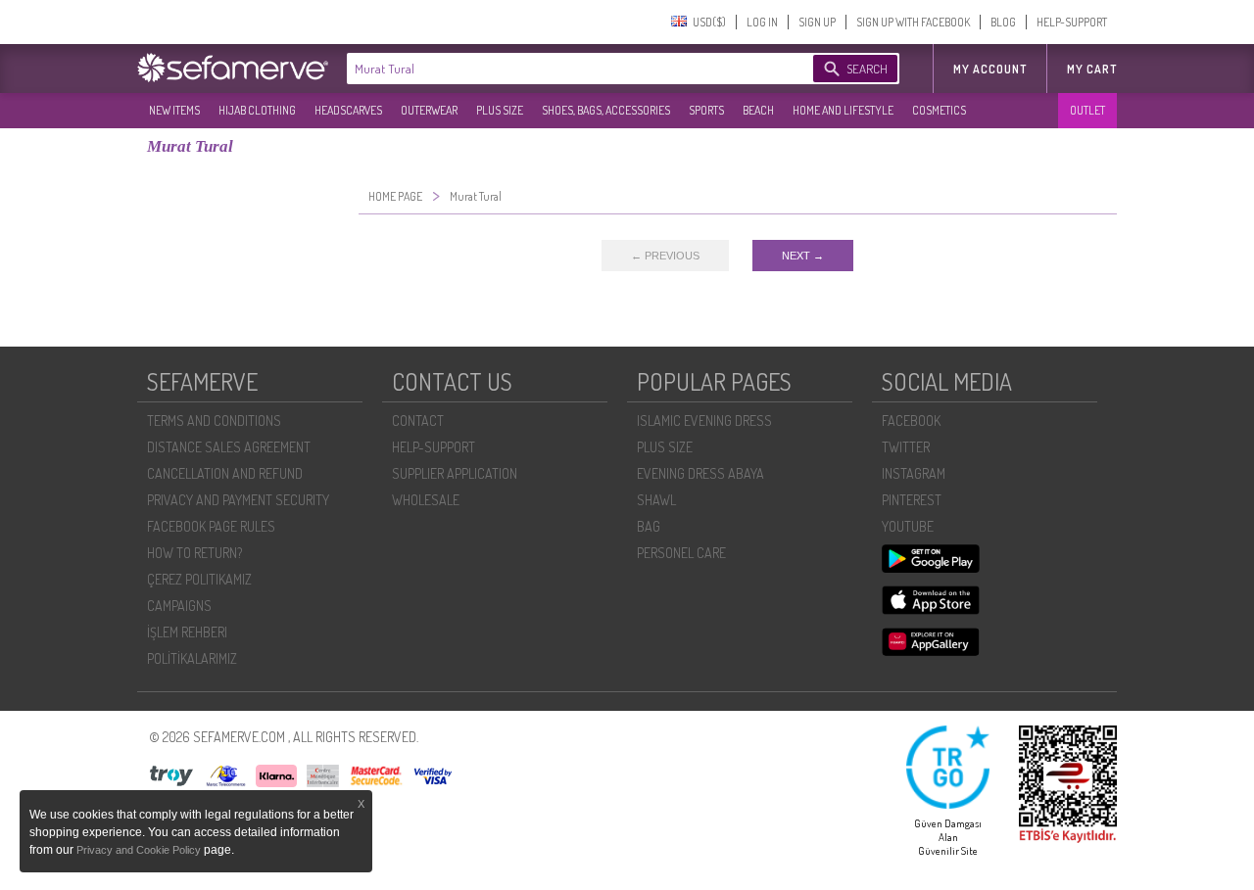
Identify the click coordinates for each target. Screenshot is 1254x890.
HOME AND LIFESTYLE (843, 110)
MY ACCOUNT (990, 69)
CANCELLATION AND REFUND (225, 473)
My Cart (1092, 69)
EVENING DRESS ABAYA (700, 473)
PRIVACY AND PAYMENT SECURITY (238, 500)
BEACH (758, 110)
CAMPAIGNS (179, 605)
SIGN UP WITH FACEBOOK (913, 22)
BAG (648, 526)
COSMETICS (939, 110)
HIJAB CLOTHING (257, 110)
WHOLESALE (425, 500)
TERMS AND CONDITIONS (214, 420)
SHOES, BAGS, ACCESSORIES (606, 110)
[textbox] (560, 68)
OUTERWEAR (429, 110)
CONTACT (418, 420)
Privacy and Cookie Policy (140, 850)
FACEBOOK (911, 420)
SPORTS (706, 110)
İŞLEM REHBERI (187, 632)
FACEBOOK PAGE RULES (211, 526)
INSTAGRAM (913, 473)
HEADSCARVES (348, 110)
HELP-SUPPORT (1072, 22)
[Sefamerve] (237, 67)
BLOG (1003, 22)
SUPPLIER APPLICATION (454, 473)
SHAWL (656, 500)
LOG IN (762, 22)
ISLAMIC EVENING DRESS (704, 420)
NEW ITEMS (174, 110)
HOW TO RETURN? (194, 552)
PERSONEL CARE (681, 552)
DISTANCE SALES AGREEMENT (229, 447)
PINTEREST (911, 500)
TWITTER (906, 447)
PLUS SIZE (499, 110)
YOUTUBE (908, 526)
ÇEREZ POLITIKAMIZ (199, 579)
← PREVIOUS (665, 255)
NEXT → (803, 255)
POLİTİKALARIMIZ (192, 658)
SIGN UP (817, 22)
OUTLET (1087, 110)
